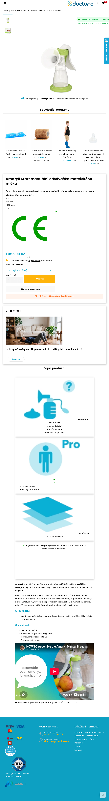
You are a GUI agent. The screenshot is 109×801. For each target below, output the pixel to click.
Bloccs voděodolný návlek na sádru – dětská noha (67, 154)
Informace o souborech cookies (89, 732)
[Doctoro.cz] (80, 3)
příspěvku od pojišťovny (61, 296)
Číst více (16, 359)
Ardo (8, 198)
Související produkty (54, 110)
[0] (103, 4)
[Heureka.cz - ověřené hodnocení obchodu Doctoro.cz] (10, 756)
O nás (77, 746)
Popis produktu (55, 368)
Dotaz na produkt (31, 289)
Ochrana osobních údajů (86, 735)
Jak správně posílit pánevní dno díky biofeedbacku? (44, 349)
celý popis (89, 191)
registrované (34, 260)
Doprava (79, 742)
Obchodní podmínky (84, 739)
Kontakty (78, 750)
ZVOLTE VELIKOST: (14, 264)
